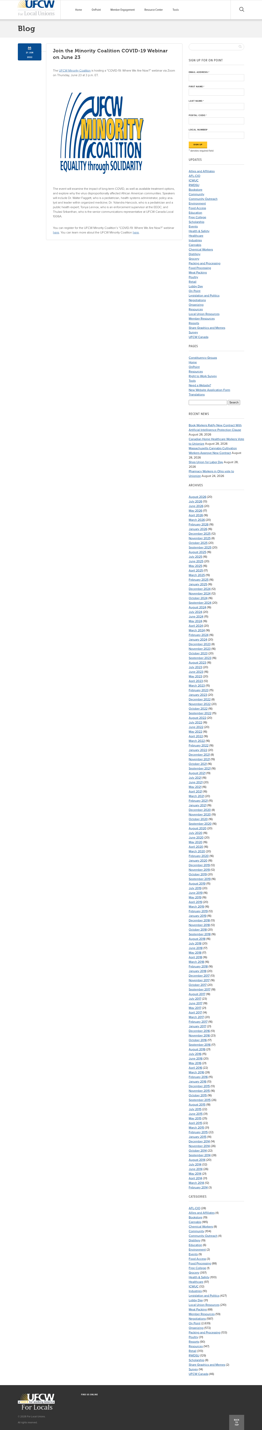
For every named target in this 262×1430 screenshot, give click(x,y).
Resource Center (153, 10)
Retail (192, 282)
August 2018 (197, 939)
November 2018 (199, 925)
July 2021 (195, 778)
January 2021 (197, 805)
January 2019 (197, 916)
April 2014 (195, 1178)
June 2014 (196, 1169)
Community (196, 194)
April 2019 (195, 902)
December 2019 (199, 865)
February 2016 (198, 1077)
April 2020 (196, 847)
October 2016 (198, 1040)
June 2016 (196, 1059)
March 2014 (196, 1183)
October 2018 (198, 930)
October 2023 (198, 653)
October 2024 (198, 598)
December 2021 (199, 755)
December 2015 (199, 1086)
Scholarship (196, 222)
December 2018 (199, 920)
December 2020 (200, 810)
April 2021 (195, 791)
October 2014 (198, 1151)
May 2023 (195, 676)
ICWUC (194, 180)
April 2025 (196, 570)
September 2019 (200, 879)
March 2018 (196, 962)
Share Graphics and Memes (207, 328)
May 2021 (195, 787)
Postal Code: (198, 115)
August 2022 (197, 718)
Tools (176, 10)
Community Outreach (203, 199)
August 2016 (197, 1049)
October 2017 (198, 985)
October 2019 (198, 874)
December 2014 (199, 1141)
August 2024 (197, 607)
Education (195, 213)
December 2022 (200, 699)
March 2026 (197, 520)
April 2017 (195, 1012)
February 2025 (198, 580)
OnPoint (96, 10)
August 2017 (197, 994)
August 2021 (197, 773)
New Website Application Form (209, 390)
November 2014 (199, 1146)
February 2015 (198, 1132)
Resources (196, 309)
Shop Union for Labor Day (206, 462)
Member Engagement (122, 10)
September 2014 (200, 1155)
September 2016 (200, 1045)
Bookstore (195, 190)
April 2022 (196, 736)
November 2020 (200, 814)
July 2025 (195, 557)
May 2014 (195, 1174)
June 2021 (196, 782)
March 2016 (196, 1072)
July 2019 (195, 888)
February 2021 (198, 801)
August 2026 (197, 497)
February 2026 (198, 524)
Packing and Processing (204, 263)
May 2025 (195, 566)
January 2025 (198, 584)
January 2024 (198, 640)
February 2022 (198, 745)
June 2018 (196, 948)
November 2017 (199, 980)
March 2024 (197, 630)
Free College (197, 217)
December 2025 (200, 534)
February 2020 (199, 856)
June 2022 (196, 727)
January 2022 (198, 750)
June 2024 (196, 617)
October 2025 (198, 543)
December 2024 (200, 589)
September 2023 (200, 658)
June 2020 (196, 838)
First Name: (196, 86)
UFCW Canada (198, 337)
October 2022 (198, 709)
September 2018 (200, 934)
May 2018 (195, 953)
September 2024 (200, 603)
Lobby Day (196, 286)
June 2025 (196, 561)
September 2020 (200, 824)
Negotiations (197, 300)
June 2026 (196, 506)
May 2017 (195, 1008)
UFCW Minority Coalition (75, 71)
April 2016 (195, 1068)
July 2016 (195, 1054)
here (56, 232)
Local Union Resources (204, 314)
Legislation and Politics (204, 296)
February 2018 (198, 966)
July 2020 (195, 833)
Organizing (196, 305)
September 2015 (200, 1100)
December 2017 (199, 976)
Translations (197, 395)
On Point (194, 291)
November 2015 (199, 1091)
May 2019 (195, 897)
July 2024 (195, 612)
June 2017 (195, 1003)
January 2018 (197, 971)
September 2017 (199, 989)
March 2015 (196, 1128)
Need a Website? (200, 385)
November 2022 (200, 704)
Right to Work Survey (203, 376)
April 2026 (196, 515)
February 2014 (198, 1187)
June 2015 (196, 1114)
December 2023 (200, 644)
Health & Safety (199, 231)
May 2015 (195, 1118)
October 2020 (198, 819)
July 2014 (195, 1164)
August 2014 (197, 1160)
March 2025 (197, 575)
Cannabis (195, 245)
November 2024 (200, 593)
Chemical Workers (201, 250)
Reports (194, 323)
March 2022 (197, 741)
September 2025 (200, 547)
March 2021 (196, 796)
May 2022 (195, 732)
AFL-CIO (194, 176)
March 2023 (197, 686)
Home (78, 10)
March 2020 (197, 851)
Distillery (194, 254)
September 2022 (200, 713)
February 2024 (198, 635)
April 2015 (195, 1123)
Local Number (198, 130)
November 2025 (200, 538)
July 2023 (195, 667)
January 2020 (198, 861)
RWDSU (194, 185)
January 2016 (197, 1082)
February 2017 (198, 1022)
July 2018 (195, 943)
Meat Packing (198, 273)
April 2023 (196, 681)
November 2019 (199, 870)
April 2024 (196, 626)
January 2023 (198, 695)
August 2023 (197, 663)
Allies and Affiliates (202, 171)
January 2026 (198, 529)
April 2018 (195, 957)
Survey (193, 332)
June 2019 (196, 893)
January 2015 (197, 1137)
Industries (195, 240)
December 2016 (199, 1031)
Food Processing (200, 268)
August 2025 (197, 552)
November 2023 (200, 649)
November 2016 (199, 1035)
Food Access (197, 208)
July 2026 (195, 501)
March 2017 (196, 1017)
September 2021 (200, 768)
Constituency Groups (203, 358)
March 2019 (196, 907)
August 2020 (197, 828)
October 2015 (198, 1095)
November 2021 (199, 759)
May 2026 (195, 511)
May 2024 (195, 621)
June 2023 (196, 672)
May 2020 (195, 842)
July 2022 (195, 722)
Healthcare (196, 236)
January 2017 (197, 1026)
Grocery (194, 259)
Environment (197, 203)
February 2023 (198, 690)
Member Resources (202, 319)
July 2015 (195, 1109)
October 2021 (198, 764)
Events (193, 226)
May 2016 (195, 1063)
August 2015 (197, 1105)
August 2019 (197, 884)
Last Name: (196, 101)
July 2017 (195, 999)
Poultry (193, 277)
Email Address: (199, 72)
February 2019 (198, 911)
